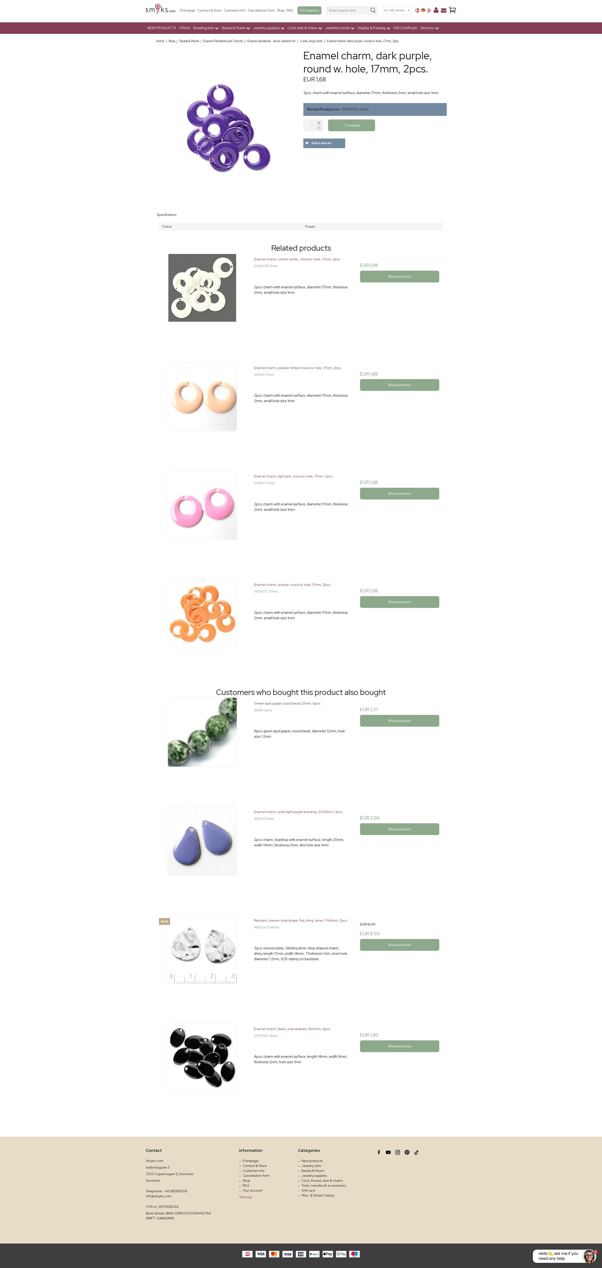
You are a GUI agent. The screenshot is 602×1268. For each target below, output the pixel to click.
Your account (252, 1190)
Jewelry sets (311, 1166)
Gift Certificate (405, 28)
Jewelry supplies (314, 1175)
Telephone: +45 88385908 (166, 1191)
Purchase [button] (352, 125)
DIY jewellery (309, 10)
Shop (280, 10)
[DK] (417, 10)
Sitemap (245, 1197)
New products (312, 1161)
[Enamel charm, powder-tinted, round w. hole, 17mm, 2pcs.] (202, 409)
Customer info (235, 10)
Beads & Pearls (312, 1171)
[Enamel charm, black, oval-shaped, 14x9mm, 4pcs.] (202, 1070)
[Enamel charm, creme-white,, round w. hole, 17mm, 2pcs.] (202, 300)
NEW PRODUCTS (161, 28)
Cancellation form (261, 10)
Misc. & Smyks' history (318, 1195)
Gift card (308, 1190)
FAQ (290, 10)
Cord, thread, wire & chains (322, 1180)
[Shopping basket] (452, 10)
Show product (399, 276)
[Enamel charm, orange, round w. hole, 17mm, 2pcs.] (202, 626)
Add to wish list (321, 143)
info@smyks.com (159, 1196)
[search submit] (373, 10)
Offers (184, 28)
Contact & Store (210, 10)
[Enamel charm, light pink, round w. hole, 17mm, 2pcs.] (202, 517)
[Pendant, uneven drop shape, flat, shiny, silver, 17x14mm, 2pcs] (202, 961)
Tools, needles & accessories (323, 1185)
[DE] (423, 10)
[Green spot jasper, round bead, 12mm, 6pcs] (202, 744)
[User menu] (436, 11)
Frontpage (187, 10)
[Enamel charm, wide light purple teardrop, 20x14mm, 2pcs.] (202, 853)
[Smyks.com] (160, 10)
